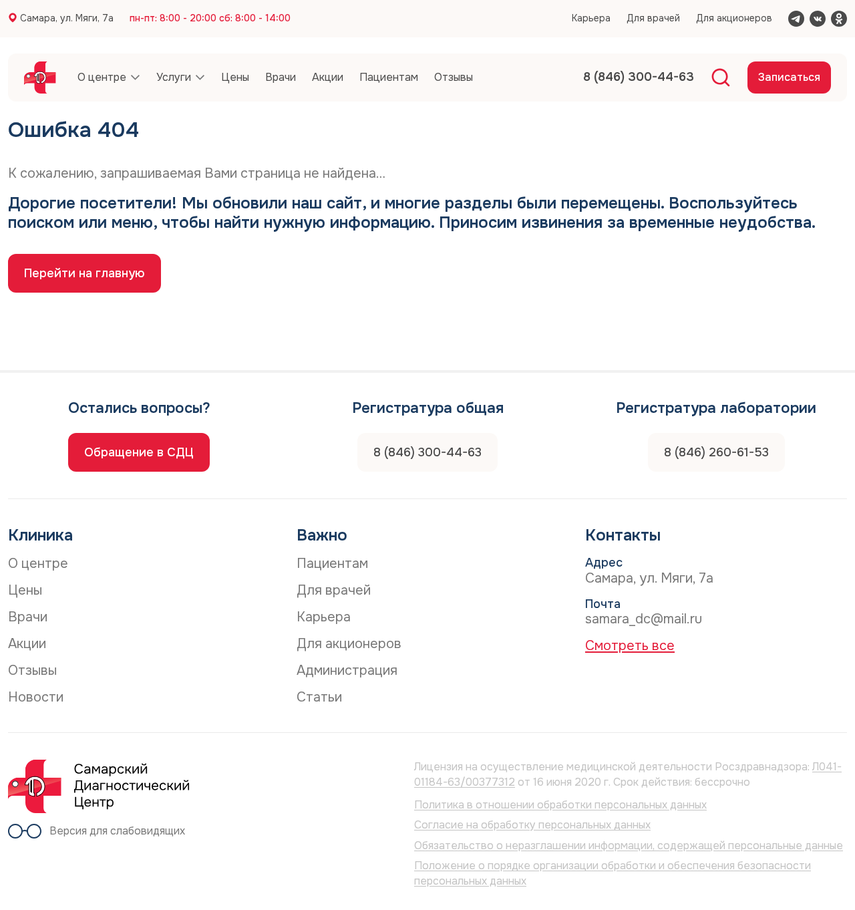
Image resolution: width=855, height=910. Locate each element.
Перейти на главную (84, 273)
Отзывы (32, 670)
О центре (38, 563)
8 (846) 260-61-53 (716, 452)
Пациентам (332, 563)
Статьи (319, 697)
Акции (27, 643)
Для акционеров (734, 18)
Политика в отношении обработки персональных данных (560, 805)
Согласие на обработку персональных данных (532, 825)
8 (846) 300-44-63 (427, 452)
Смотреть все (630, 645)
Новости (35, 697)
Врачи (27, 617)
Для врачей (653, 18)
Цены (25, 590)
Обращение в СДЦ (139, 452)
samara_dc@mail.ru (643, 619)
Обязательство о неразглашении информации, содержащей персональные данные (628, 846)
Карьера (591, 18)
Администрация (347, 670)
